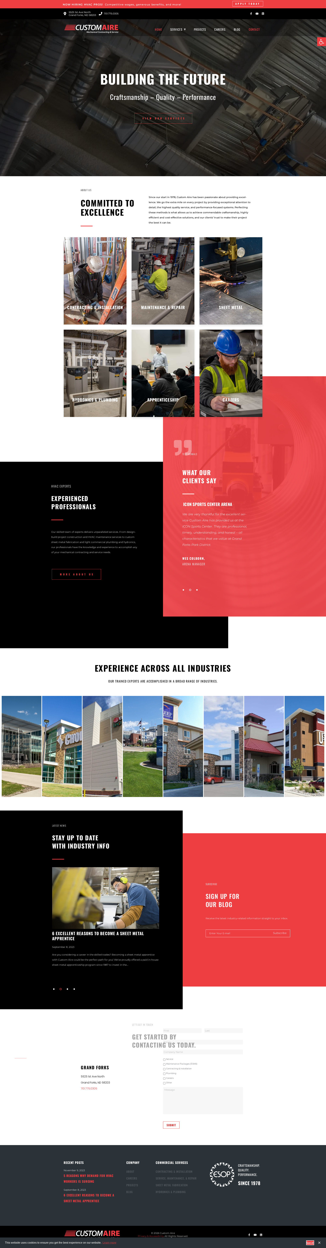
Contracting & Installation (179, 1068)
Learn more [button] (109, 1242)
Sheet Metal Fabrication (172, 1185)
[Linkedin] (263, 13)
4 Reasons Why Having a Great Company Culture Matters (100, 940)
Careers (170, 1078)
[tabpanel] (252, 540)
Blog (129, 1192)
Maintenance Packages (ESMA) (181, 1063)
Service (169, 1059)
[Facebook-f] (251, 13)
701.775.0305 (89, 1088)
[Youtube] (257, 13)
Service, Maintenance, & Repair (176, 1178)
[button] (321, 41)
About (130, 1171)
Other (169, 1082)
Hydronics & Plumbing (171, 1192)
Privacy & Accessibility (151, 1236)
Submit (171, 1125)
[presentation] (183, 589)
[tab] (21, 746)
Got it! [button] (310, 1242)
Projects (132, 1185)
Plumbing (171, 1073)
